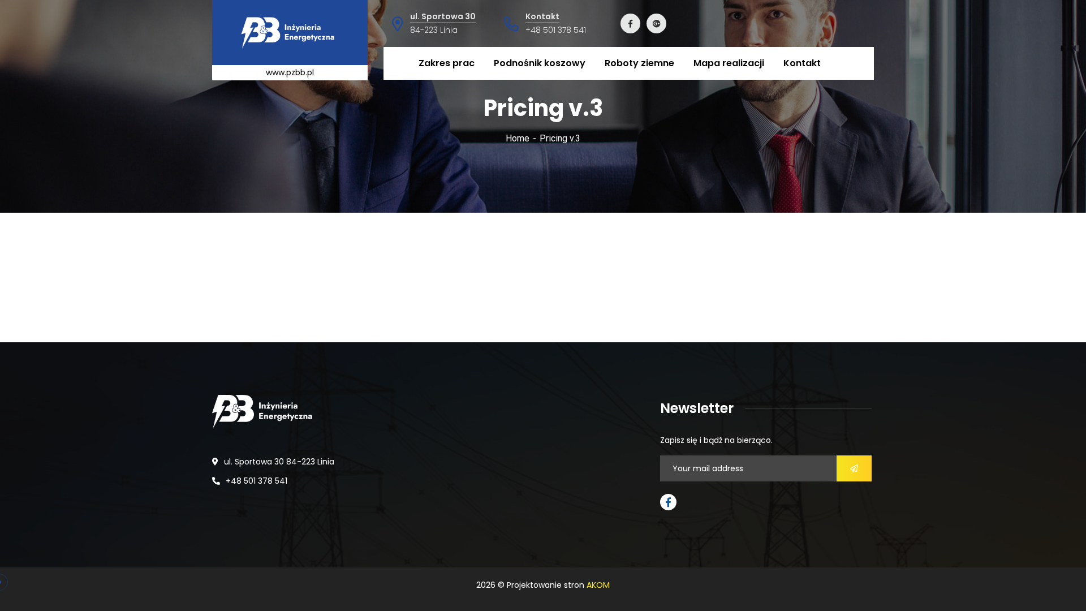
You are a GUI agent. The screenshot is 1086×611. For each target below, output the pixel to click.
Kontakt (542, 16)
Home (517, 138)
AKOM (598, 585)
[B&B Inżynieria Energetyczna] (290, 32)
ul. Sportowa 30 (443, 16)
